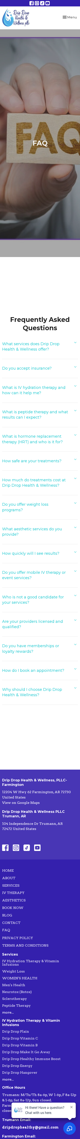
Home (8, 870)
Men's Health (13, 985)
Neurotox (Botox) (17, 992)
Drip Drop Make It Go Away (26, 1052)
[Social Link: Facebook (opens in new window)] (31, 3)
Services (10, 885)
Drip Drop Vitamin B (20, 1045)
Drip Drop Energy (17, 1066)
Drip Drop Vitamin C (20, 1038)
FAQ (6, 930)
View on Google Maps (21, 803)
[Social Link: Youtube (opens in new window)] (47, 3)
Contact (11, 923)
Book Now (12, 908)
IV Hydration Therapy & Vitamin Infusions (30, 963)
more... (8, 1012)
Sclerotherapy (14, 999)
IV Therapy (13, 893)
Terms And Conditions (25, 945)
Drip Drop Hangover (19, 1073)
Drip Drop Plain (15, 1031)
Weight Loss (13, 971)
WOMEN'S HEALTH (19, 978)
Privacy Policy (17, 938)
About (8, 878)
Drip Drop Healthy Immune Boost (31, 1059)
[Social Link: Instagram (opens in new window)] (37, 3)
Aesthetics (14, 900)
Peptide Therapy (16, 1006)
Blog (7, 915)
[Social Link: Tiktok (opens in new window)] (42, 3)
